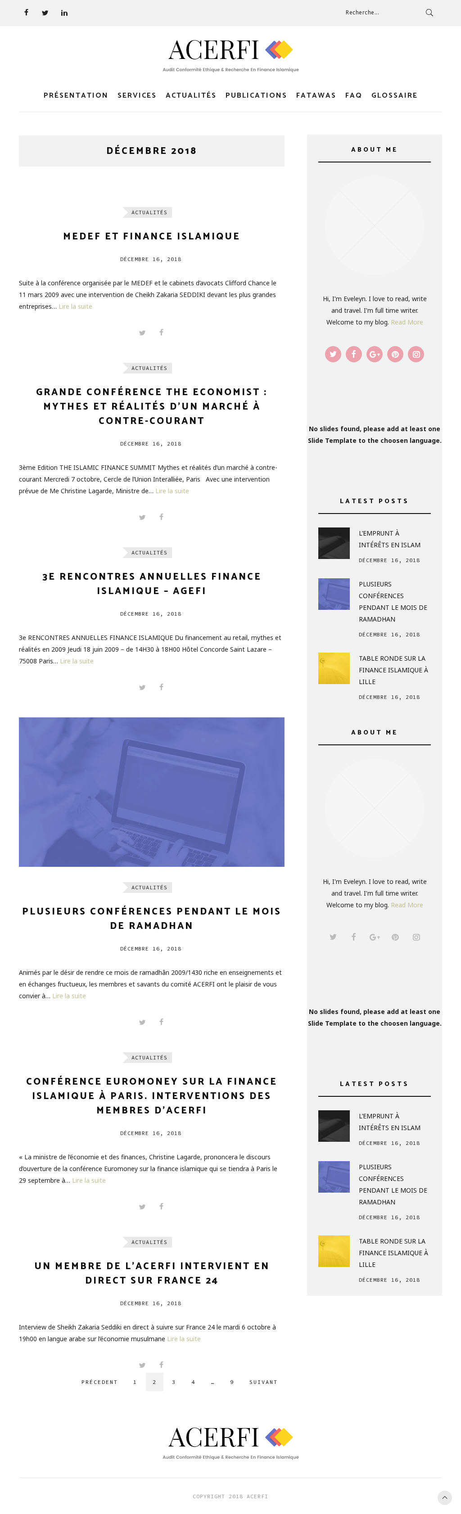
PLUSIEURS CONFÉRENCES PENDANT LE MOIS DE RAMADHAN (151, 919)
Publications (256, 96)
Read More (407, 322)
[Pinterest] (395, 354)
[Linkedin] (64, 12)
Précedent (99, 1382)
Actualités (191, 96)
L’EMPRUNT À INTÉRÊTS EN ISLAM (389, 539)
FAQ (353, 96)
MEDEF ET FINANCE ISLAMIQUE (151, 236)
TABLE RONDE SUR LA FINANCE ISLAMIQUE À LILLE (393, 670)
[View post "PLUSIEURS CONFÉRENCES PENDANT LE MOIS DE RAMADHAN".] (152, 792)
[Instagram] (416, 354)
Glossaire (394, 96)
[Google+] (374, 354)
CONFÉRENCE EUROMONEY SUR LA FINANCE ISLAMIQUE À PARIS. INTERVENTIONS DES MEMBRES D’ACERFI (151, 1096)
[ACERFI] (231, 56)
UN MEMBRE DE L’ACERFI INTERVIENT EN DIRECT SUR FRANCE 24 (152, 1274)
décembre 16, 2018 (150, 259)
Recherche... (362, 12)
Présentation (76, 96)
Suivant (263, 1382)
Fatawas (316, 96)
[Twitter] (45, 12)
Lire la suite (75, 306)
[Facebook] (26, 12)
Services (137, 96)
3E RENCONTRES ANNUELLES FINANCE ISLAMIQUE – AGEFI (152, 584)
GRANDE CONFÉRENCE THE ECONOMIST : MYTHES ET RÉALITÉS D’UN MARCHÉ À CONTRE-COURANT (151, 407)
